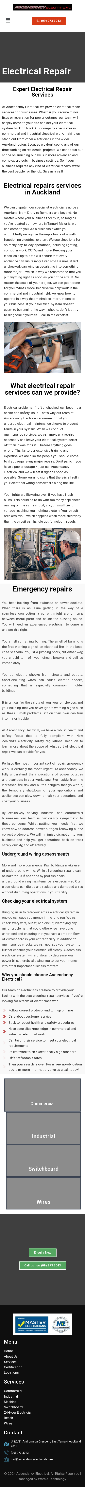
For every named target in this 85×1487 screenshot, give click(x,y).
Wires (43, 1202)
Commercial (42, 1103)
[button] (8, 20)
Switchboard (43, 1169)
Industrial (43, 1136)
